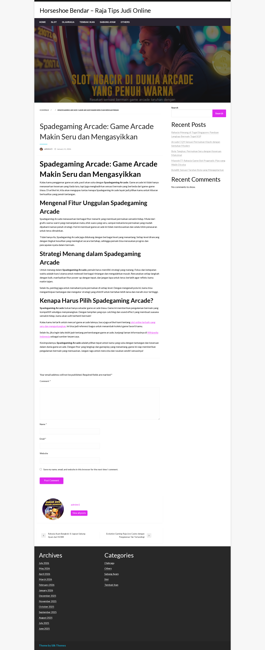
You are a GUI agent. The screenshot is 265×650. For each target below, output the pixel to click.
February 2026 (46, 584)
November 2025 (47, 601)
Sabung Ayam (107, 22)
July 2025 (44, 622)
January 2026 (46, 590)
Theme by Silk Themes (52, 645)
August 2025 (45, 617)
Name (43, 424)
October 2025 (46, 606)
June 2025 (44, 628)
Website (44, 453)
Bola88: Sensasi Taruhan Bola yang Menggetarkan (197, 169)
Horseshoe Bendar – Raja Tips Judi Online (95, 10)
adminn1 (48, 149)
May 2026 (44, 568)
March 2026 (45, 579)
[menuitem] (42, 22)
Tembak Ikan (87, 22)
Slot (54, 22)
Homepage (44, 110)
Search (174, 107)
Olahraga (68, 22)
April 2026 (44, 573)
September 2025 (48, 612)
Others (125, 22)
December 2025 (47, 595)
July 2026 (44, 563)
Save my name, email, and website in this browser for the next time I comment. (80, 469)
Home (42, 22)
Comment (45, 381)
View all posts (79, 513)
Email (43, 438)
